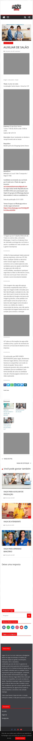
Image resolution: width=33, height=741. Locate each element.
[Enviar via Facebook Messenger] (21, 384)
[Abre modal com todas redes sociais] (25, 384)
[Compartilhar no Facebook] (5, 384)
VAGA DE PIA (8, 459)
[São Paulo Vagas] (4, 17)
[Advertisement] (16, 63)
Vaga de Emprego (8, 43)
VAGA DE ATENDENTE (12, 521)
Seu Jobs (4, 711)
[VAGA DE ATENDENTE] (16, 504)
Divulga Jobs (5, 718)
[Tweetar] (8, 384)
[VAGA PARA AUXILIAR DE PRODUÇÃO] (16, 474)
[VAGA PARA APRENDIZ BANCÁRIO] (16, 531)
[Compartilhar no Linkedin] (15, 384)
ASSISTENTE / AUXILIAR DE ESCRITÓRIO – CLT (8, 426)
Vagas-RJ (4, 715)
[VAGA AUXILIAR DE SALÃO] (21, 406)
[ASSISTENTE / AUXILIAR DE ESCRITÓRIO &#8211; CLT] (9, 420)
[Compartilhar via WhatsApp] (11, 384)
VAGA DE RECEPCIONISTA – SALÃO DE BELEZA (9, 412)
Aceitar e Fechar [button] (20, 738)
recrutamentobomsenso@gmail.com (15, 186)
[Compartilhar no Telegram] (18, 384)
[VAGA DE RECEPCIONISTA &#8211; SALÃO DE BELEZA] (9, 406)
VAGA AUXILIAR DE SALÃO (20, 410)
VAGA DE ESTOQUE (23, 463)
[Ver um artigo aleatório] (29, 17)
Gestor (18, 51)
